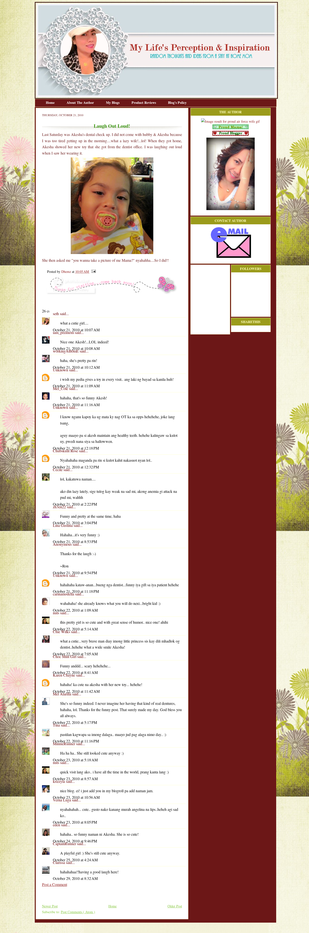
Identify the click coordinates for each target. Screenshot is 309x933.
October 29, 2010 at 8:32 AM (75, 878)
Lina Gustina (63, 525)
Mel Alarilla (62, 693)
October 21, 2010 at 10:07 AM (76, 329)
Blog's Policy (177, 102)
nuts (56, 612)
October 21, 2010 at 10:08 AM (76, 348)
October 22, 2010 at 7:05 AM (75, 653)
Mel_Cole (61, 388)
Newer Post (50, 906)
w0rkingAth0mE (66, 350)
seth (56, 313)
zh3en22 (60, 506)
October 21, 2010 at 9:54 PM (75, 572)
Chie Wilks (62, 631)
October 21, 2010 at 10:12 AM (76, 367)
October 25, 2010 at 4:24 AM (75, 859)
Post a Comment (54, 884)
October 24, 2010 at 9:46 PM (75, 840)
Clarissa (59, 862)
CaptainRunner (65, 843)
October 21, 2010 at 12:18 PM (76, 448)
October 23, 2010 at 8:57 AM (75, 778)
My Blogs (113, 102)
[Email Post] (93, 271)
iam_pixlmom (64, 332)
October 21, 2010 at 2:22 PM (75, 504)
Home (51, 102)
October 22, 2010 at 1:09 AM (75, 610)
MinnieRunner (64, 743)
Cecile (58, 469)
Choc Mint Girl (65, 656)
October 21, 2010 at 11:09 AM (76, 385)
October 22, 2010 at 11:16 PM (76, 740)
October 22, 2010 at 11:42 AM (76, 691)
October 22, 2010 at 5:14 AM (75, 628)
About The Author (81, 102)
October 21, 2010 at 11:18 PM (76, 591)
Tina (57, 725)
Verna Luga (62, 799)
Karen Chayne (64, 675)
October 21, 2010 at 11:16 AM (76, 404)
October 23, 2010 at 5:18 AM (75, 759)
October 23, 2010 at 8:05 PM (75, 822)
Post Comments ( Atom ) (78, 912)
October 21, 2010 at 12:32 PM (76, 466)
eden (57, 824)
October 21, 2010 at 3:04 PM (75, 522)
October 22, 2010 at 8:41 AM (75, 672)
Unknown (61, 369)
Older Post (175, 906)
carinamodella (64, 593)
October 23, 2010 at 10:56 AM (76, 797)
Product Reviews (144, 102)
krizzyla (59, 781)
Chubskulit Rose (66, 450)
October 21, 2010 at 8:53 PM (75, 541)
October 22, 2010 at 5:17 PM (75, 722)
